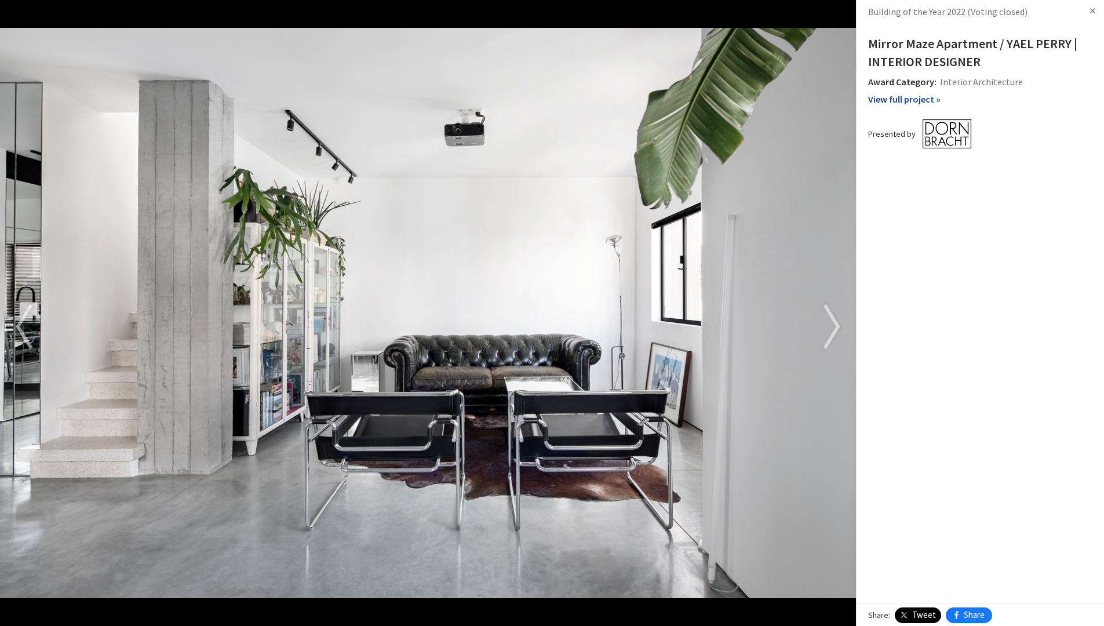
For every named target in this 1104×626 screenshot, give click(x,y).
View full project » (904, 99)
